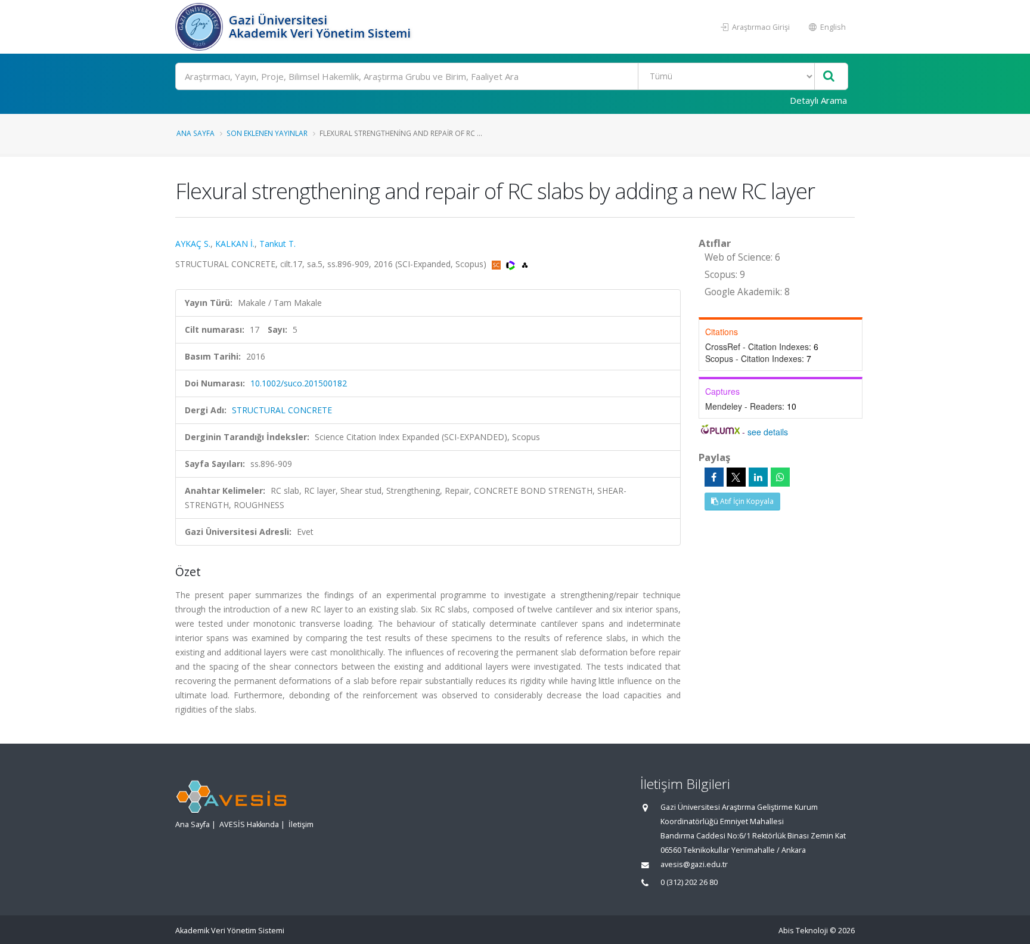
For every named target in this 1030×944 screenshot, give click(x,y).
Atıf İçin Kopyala (746, 501)
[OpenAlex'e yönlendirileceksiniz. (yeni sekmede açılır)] (524, 264)
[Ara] (828, 76)
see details (767, 432)
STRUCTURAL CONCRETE (282, 410)
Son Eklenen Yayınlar (267, 133)
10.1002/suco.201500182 (298, 383)
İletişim (301, 824)
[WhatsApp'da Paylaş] (780, 477)
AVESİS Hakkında (249, 824)
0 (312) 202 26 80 (689, 882)
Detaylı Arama (818, 100)
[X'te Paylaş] (736, 477)
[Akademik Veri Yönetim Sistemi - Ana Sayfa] (200, 27)
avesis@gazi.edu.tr (694, 864)
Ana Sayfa (195, 133)
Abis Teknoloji (803, 931)
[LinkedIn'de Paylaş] (758, 477)
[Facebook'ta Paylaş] (714, 477)
